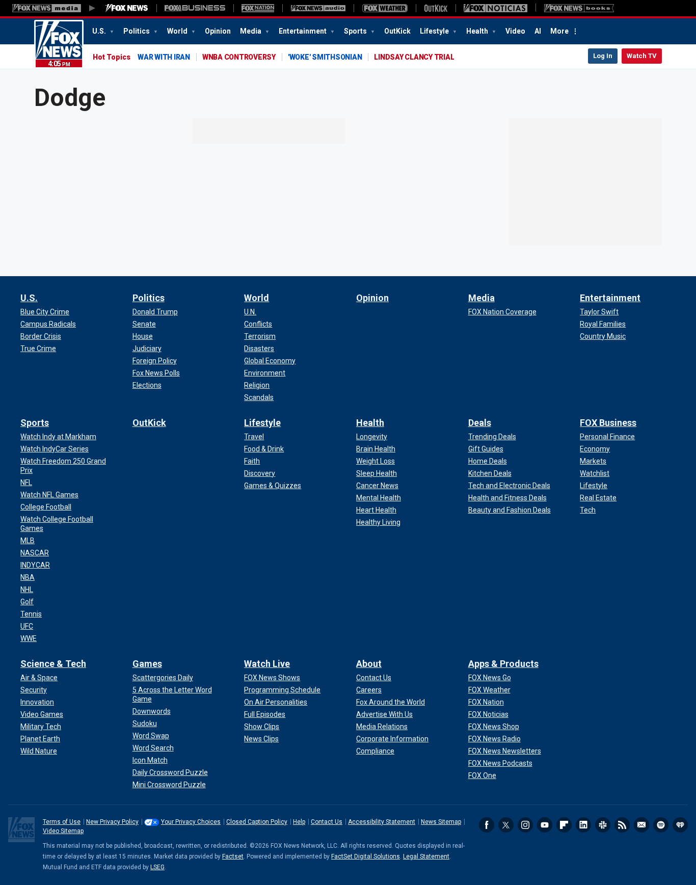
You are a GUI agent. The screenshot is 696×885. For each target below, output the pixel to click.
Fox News (59, 44)
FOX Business (608, 422)
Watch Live (267, 663)
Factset (233, 856)
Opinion (218, 31)
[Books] (579, 8)
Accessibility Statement (381, 821)
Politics (137, 31)
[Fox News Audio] (317, 8)
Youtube (544, 825)
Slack (602, 825)
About (369, 663)
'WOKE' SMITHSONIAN (325, 57)
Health (478, 31)
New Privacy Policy (112, 821)
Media (251, 31)
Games (147, 663)
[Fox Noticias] (495, 8)
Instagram (525, 825)
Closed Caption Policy (256, 821)
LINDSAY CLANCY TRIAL (414, 57)
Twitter (506, 825)
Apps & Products (503, 663)
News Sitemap (441, 821)
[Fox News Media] (126, 8)
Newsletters (641, 825)
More (559, 31)
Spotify (660, 825)
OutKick (397, 31)
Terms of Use (62, 821)
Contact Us (326, 821)
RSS (622, 825)
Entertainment (303, 31)
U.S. (100, 31)
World (178, 31)
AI (537, 31)
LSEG (157, 867)
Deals (479, 422)
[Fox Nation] (258, 8)
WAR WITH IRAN (164, 57)
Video (515, 31)
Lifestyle (435, 31)
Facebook (486, 825)
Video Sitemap (63, 831)
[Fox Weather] (385, 8)
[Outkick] (435, 8)
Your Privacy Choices (191, 821)
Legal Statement (426, 856)
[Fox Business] (195, 8)
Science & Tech (53, 663)
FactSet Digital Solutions (365, 856)
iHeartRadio (680, 825)
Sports (356, 31)
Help (299, 821)
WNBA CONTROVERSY (239, 57)
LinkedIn (583, 825)
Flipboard (564, 825)
